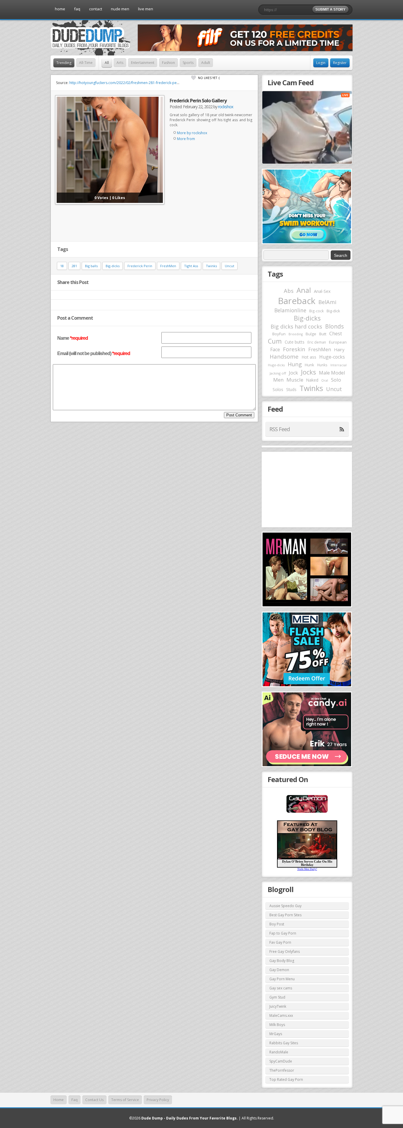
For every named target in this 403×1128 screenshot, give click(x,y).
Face (275, 349)
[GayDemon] (307, 812)
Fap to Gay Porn (282, 933)
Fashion (168, 62)
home (60, 9)
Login (320, 62)
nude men (120, 9)
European (338, 342)
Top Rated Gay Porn (286, 1079)
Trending (63, 62)
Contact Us (94, 1099)
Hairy (339, 349)
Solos (278, 389)
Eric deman (316, 342)
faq (77, 9)
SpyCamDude (280, 1061)
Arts (120, 62)
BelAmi (327, 302)
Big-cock (316, 310)
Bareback (296, 301)
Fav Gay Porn (280, 942)
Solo (336, 379)
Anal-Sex (322, 291)
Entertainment (142, 62)
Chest (335, 333)
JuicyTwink (277, 1006)
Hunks (322, 364)
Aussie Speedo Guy (285, 905)
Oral (324, 380)
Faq (74, 1099)
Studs (291, 389)
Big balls (91, 266)
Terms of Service (125, 1099)
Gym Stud (277, 997)
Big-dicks (112, 266)
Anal (303, 290)
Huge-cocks (332, 357)
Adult (205, 62)
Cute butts (294, 342)
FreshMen (168, 266)
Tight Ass (191, 266)
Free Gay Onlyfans (284, 951)
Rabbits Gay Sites (283, 1042)
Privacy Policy (158, 1099)
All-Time (86, 62)
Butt (322, 333)
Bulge (311, 333)
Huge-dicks (276, 365)
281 (74, 266)
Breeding (296, 334)
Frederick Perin (139, 266)
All (107, 62)
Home (58, 1099)
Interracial (338, 365)
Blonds (334, 326)
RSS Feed (279, 429)
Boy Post (276, 924)
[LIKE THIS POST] (193, 78)
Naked (312, 380)
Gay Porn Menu (282, 978)
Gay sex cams (280, 988)
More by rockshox (192, 132)
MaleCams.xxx (281, 1015)
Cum (275, 341)
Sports (188, 62)
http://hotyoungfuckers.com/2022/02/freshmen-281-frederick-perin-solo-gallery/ (136, 82)
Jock (293, 373)
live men (145, 9)
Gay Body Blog (281, 960)
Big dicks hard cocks (296, 326)
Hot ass (309, 357)
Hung (295, 364)
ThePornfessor (281, 1070)
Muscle (294, 379)
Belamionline (290, 310)
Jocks (308, 372)
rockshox (225, 106)
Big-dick (333, 310)
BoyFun (279, 333)
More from (186, 138)
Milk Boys (277, 1024)
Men (278, 379)
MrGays (275, 1033)
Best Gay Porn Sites (285, 914)
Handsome (284, 356)
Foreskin (294, 349)
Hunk (309, 364)
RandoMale (278, 1052)
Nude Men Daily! (307, 869)
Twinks (211, 266)
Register (340, 62)
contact (95, 9)
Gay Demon (279, 969)
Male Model (332, 373)
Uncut (229, 266)
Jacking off (278, 373)
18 (62, 266)
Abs (289, 290)
